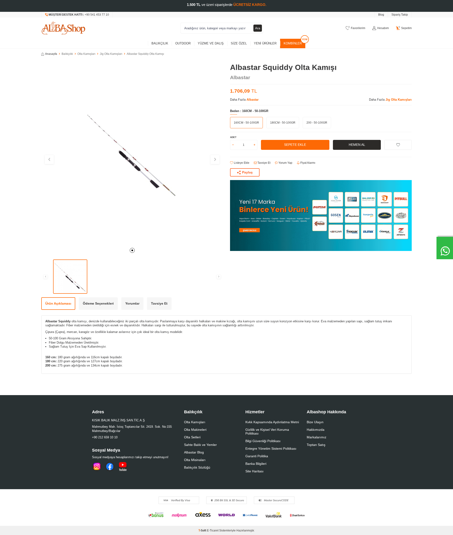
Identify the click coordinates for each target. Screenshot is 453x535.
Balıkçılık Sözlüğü (197, 467)
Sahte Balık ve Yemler (200, 445)
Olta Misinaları (195, 460)
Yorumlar (132, 303)
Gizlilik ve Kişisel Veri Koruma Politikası (267, 431)
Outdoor (183, 43)
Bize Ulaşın (315, 422)
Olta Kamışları (86, 54)
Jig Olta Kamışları (111, 54)
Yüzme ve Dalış (211, 43)
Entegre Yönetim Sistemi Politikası (270, 448)
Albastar (240, 77)
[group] (132, 154)
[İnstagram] (96, 466)
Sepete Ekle (295, 145)
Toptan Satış (316, 445)
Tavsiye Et (263, 162)
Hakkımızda (315, 429)
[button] (132, 250)
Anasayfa (51, 54)
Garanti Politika (256, 456)
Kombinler (293, 43)
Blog (381, 14)
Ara (257, 28)
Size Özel (239, 43)
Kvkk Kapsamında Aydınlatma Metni (272, 422)
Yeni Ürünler (265, 43)
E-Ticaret (212, 530)
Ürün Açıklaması (58, 303)
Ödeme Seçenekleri (98, 303)
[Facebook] (109, 466)
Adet (233, 137)
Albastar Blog (194, 452)
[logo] (63, 28)
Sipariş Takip (399, 14)
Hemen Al (357, 145)
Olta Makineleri (195, 429)
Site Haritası (254, 471)
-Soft (202, 530)
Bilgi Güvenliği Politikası (263, 441)
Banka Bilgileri (255, 464)
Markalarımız (316, 437)
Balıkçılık (159, 43)
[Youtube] (122, 466)
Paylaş (247, 172)
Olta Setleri (192, 437)
